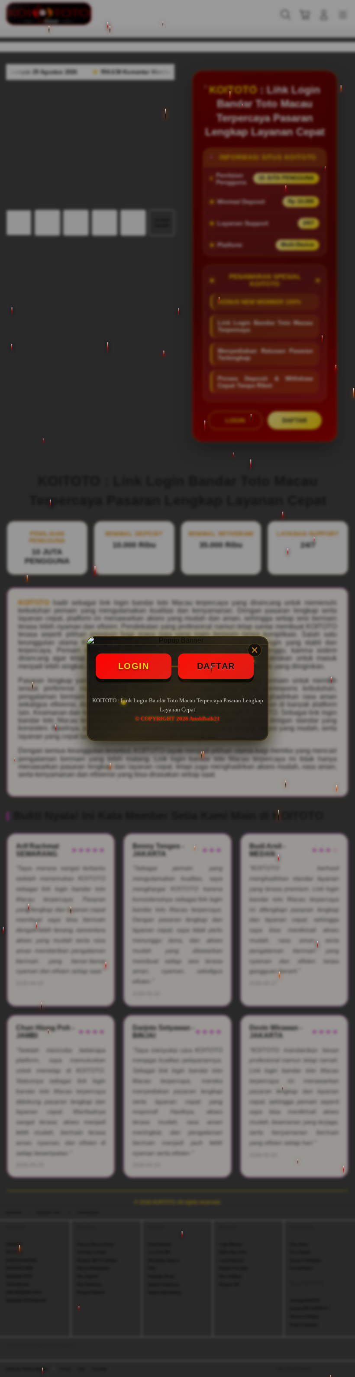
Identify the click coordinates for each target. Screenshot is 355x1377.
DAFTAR (216, 666)
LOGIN (133, 666)
